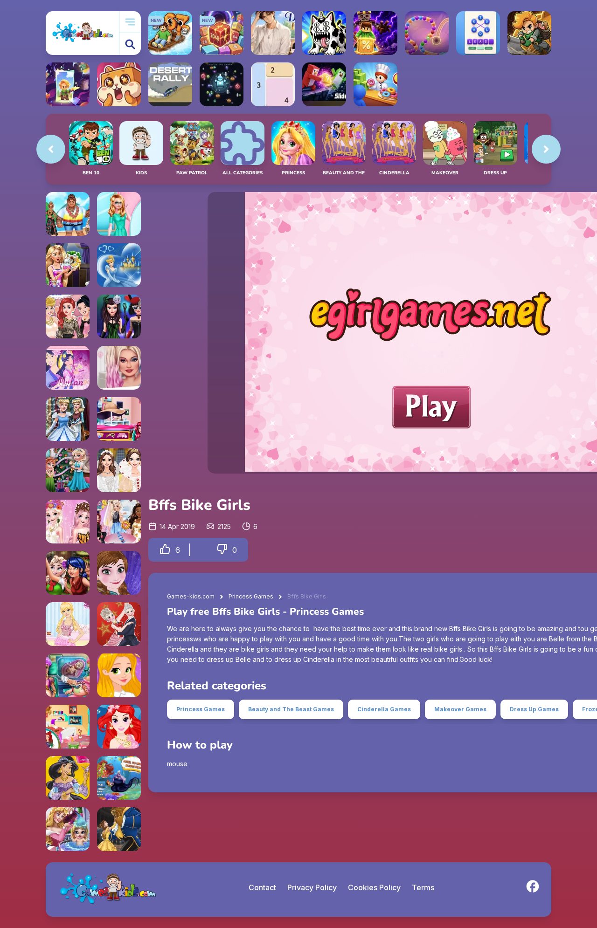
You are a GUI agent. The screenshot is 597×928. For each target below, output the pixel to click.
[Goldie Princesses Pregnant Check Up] (68, 675)
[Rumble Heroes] (68, 84)
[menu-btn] (130, 22)
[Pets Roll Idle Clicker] (119, 84)
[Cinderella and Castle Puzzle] (119, 265)
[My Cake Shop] (375, 84)
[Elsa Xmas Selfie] (68, 573)
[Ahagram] (478, 33)
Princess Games (251, 596)
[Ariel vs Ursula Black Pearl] (119, 778)
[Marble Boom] (427, 33)
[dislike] (222, 549)
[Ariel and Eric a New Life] (68, 727)
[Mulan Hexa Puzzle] (68, 368)
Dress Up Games (534, 709)
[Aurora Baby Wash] (68, 829)
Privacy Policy (312, 887)
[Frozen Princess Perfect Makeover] (119, 573)
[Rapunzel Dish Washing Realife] (68, 265)
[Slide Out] (324, 84)
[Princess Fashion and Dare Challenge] (119, 521)
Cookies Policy (374, 887)
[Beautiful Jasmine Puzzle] (68, 778)
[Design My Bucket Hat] (119, 368)
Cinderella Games (384, 709)
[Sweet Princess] (68, 624)
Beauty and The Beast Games (291, 709)
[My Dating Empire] (273, 33)
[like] (165, 549)
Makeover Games (460, 709)
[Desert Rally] (170, 84)
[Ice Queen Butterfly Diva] (68, 521)
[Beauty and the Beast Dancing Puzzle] (119, 829)
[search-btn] (130, 44)
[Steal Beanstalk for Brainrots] (529, 33)
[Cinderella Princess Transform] (68, 419)
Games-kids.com (191, 596)
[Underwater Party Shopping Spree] (119, 727)
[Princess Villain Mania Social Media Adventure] (119, 316)
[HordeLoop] (221, 84)
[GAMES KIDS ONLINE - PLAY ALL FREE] (82, 33)
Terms (423, 887)
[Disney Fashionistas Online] (68, 316)
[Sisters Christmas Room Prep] (68, 470)
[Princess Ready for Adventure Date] (68, 214)
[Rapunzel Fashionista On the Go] (119, 675)
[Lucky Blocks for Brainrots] (375, 33)
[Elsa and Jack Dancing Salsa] (119, 624)
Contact (262, 887)
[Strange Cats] (324, 33)
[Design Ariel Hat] (119, 419)
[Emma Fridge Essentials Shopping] (119, 214)
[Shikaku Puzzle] (273, 84)
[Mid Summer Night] (119, 470)
